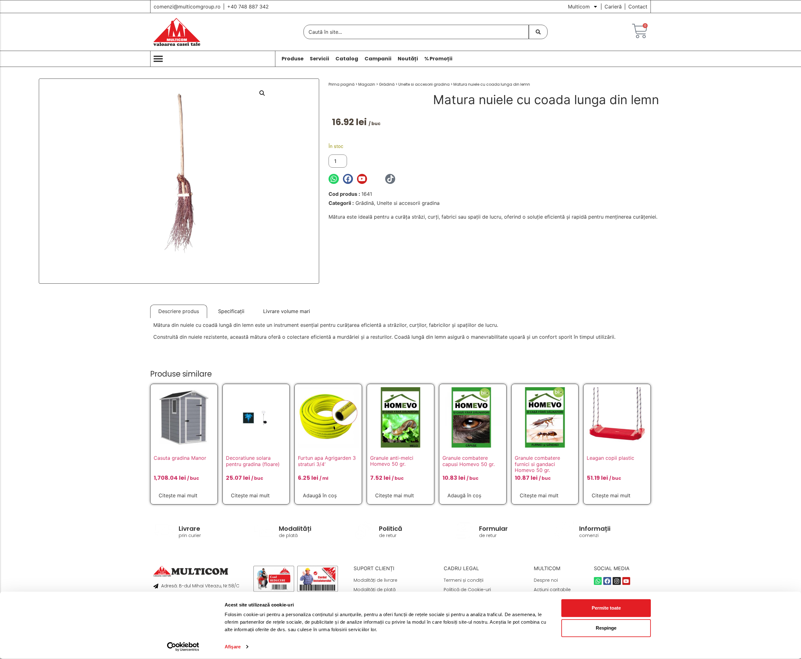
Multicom (579, 6)
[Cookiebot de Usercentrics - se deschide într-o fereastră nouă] (183, 646)
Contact (637, 6)
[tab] (178, 311)
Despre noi (546, 580)
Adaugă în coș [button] (320, 495)
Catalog (346, 59)
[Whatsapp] (334, 179)
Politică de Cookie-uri (467, 589)
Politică (390, 528)
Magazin (366, 84)
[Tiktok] (390, 179)
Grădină (387, 84)
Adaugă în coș (371, 161)
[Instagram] (376, 179)
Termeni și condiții (463, 580)
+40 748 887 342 (248, 6)
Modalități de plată (374, 589)
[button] (262, 93)
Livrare (189, 528)
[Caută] (538, 32)
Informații (594, 528)
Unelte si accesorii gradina (424, 84)
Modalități (295, 528)
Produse (293, 59)
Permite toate (606, 608)
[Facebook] (348, 179)
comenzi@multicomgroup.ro (187, 6)
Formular (493, 528)
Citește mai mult (178, 495)
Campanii (378, 59)
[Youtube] (362, 179)
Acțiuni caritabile (552, 589)
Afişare (233, 646)
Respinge (606, 628)
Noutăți (408, 59)
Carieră (613, 6)
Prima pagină (342, 84)
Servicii (319, 59)
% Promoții (438, 59)
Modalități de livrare (375, 580)
